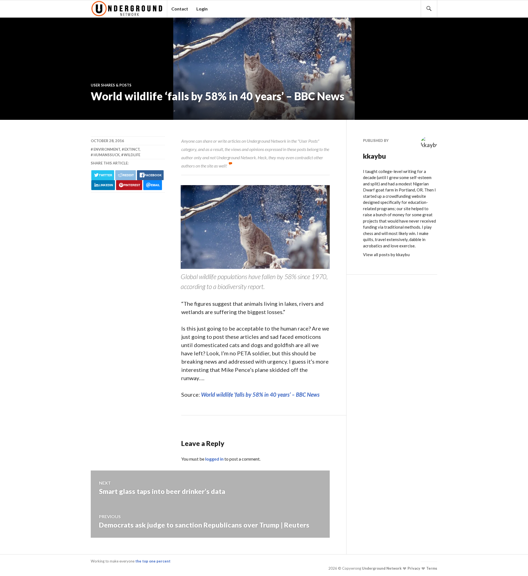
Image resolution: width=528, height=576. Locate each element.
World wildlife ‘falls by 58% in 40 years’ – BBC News (260, 394)
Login (202, 8)
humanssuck (107, 155)
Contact (179, 8)
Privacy (413, 568)
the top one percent (152, 561)
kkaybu (374, 156)
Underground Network (381, 568)
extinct (132, 149)
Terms (431, 568)
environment (107, 149)
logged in (214, 458)
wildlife (132, 155)
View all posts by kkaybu (386, 254)
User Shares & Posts (111, 85)
